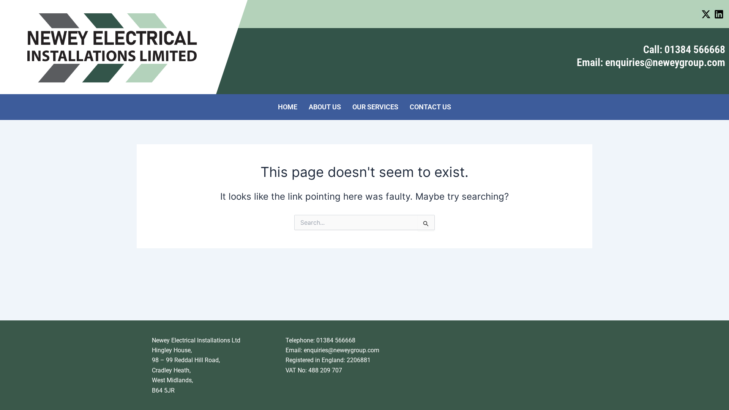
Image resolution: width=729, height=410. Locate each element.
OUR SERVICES (375, 107)
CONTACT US (430, 107)
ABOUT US (325, 107)
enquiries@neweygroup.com (341, 350)
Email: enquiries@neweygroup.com (651, 62)
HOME (287, 107)
